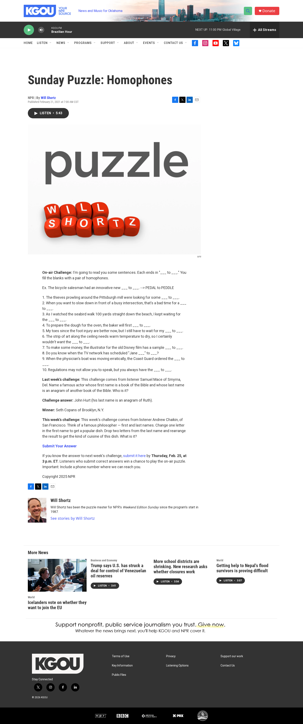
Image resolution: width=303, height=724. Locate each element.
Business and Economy (104, 560)
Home (28, 43)
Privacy (171, 656)
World (31, 597)
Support (108, 43)
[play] (29, 30)
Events (149, 43)
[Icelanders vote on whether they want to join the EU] (57, 575)
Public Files (119, 674)
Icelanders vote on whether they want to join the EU (57, 605)
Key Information (122, 665)
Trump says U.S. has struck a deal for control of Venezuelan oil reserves (118, 570)
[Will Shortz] (37, 510)
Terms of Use (120, 656)
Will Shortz (48, 98)
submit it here (134, 456)
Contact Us (173, 43)
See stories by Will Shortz (72, 518)
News (60, 43)
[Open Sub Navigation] (50, 43)
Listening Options (177, 665)
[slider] (47, 30)
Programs (83, 43)
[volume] (41, 30)
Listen (42, 43)
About (129, 43)
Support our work (232, 656)
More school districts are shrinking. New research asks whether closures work (180, 566)
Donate (268, 11)
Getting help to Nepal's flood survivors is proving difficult (242, 568)
